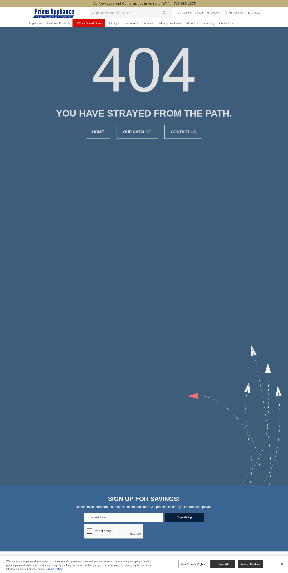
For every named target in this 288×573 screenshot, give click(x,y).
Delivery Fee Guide (170, 23)
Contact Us (226, 23)
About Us (192, 23)
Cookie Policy (54, 569)
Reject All (222, 563)
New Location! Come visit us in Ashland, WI (133, 3)
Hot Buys (113, 23)
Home (98, 132)
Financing (208, 23)
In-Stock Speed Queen (89, 23)
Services (147, 23)
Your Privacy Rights (192, 563)
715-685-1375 (184, 3)
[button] (179, 13)
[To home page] (53, 13)
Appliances (35, 23)
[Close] (281, 564)
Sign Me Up (184, 517)
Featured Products (58, 23)
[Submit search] (164, 12)
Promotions (131, 23)
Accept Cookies (250, 563)
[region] (144, 564)
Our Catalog (137, 132)
